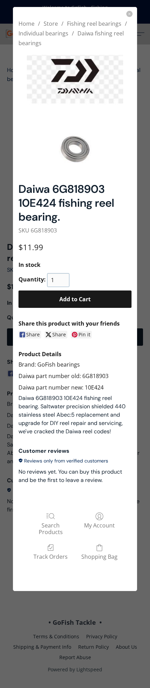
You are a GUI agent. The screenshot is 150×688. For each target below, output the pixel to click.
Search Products (51, 528)
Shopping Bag (99, 556)
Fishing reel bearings (94, 23)
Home (26, 23)
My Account (99, 525)
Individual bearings (43, 33)
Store (51, 23)
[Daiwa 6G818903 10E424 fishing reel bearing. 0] (75, 113)
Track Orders (50, 556)
